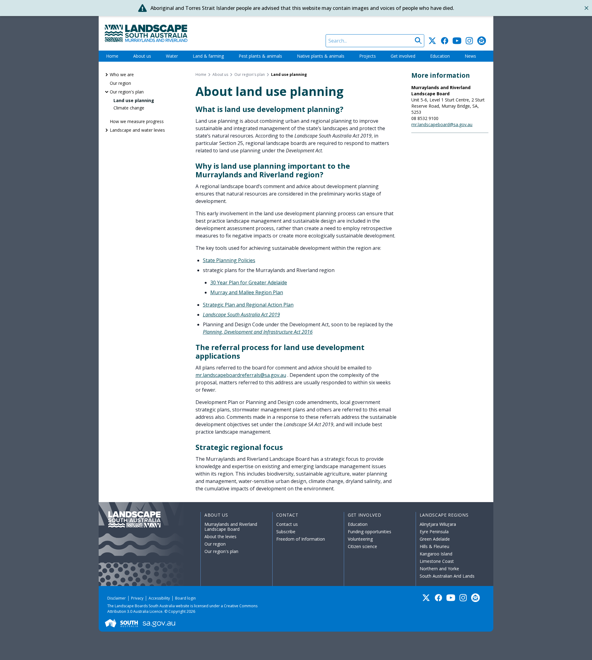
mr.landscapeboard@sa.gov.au (441, 124)
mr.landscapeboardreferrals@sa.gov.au (240, 375)
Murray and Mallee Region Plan (246, 292)
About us (142, 56)
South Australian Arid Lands (447, 576)
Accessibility (159, 598)
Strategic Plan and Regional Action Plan (248, 304)
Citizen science (362, 546)
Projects (367, 56)
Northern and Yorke (439, 568)
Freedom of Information (300, 539)
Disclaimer (116, 598)
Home (112, 56)
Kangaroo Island (436, 554)
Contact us (287, 524)
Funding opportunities (369, 531)
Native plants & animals (320, 56)
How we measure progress (137, 121)
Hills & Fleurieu (434, 546)
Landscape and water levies (137, 130)
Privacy (137, 598)
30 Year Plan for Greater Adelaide (248, 282)
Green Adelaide (435, 539)
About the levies (220, 536)
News (470, 56)
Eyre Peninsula (434, 531)
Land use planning (133, 100)
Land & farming (208, 56)
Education (440, 56)
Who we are (122, 74)
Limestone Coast (437, 561)
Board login (185, 598)
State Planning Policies (229, 260)
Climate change (128, 108)
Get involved (403, 56)
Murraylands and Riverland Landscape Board (230, 526)
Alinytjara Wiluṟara (438, 524)
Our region (120, 83)
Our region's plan (127, 92)
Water (172, 56)
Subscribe (285, 531)
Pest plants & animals (260, 56)
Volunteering (360, 539)
